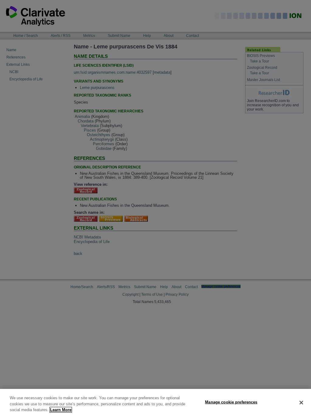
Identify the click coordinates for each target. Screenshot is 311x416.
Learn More (60, 409)
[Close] (301, 402)
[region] (155, 402)
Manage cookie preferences (231, 402)
